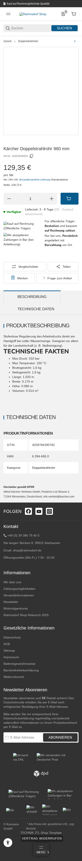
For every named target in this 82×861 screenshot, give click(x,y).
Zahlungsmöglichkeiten (19, 588)
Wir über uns (12, 582)
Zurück (7, 41)
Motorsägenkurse (15, 608)
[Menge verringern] (9, 199)
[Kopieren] (31, 156)
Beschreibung (32, 297)
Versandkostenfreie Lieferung (35, 179)
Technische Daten (35, 309)
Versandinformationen (18, 595)
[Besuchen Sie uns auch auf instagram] (49, 511)
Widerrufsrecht (13, 677)
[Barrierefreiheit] (7, 842)
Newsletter (10, 602)
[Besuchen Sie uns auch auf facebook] (28, 511)
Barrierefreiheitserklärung (21, 670)
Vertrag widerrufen (42, 838)
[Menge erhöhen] (51, 199)
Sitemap (9, 650)
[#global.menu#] (8, 14)
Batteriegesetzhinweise (19, 663)
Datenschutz (12, 637)
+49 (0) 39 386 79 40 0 (23, 535)
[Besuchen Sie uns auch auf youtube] (38, 511)
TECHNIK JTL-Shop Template (41, 832)
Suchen (64, 28)
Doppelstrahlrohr (28, 41)
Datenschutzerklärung (18, 718)
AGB (6, 644)
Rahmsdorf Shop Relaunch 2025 (26, 615)
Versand (31, 828)
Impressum (11, 657)
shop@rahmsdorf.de (27, 550)
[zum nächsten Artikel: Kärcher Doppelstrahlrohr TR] (75, 41)
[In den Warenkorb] (70, 199)
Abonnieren (60, 737)
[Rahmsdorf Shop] (32, 14)
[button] (75, 500)
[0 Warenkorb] (74, 14)
